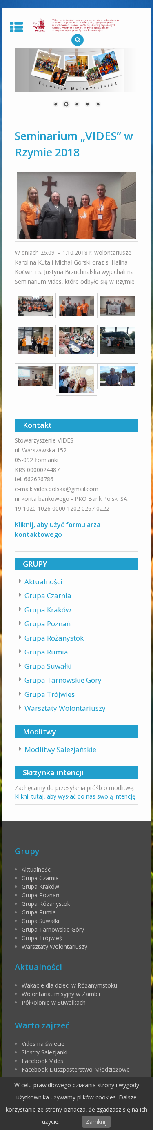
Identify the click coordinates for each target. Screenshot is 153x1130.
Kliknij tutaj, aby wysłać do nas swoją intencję (75, 796)
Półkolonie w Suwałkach (54, 1002)
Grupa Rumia (46, 651)
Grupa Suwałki (48, 666)
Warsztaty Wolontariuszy (65, 708)
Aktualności (43, 581)
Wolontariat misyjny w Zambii (61, 994)
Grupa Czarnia (47, 595)
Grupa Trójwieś (49, 694)
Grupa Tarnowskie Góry (63, 680)
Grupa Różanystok (54, 638)
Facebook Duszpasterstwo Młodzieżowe (76, 1069)
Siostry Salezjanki (44, 1052)
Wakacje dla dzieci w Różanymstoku (69, 985)
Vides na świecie (43, 1044)
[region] (77, 83)
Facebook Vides (42, 1061)
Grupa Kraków (47, 609)
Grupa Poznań (47, 623)
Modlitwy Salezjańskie (60, 749)
